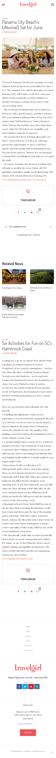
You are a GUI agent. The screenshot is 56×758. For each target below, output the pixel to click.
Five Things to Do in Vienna (12, 288)
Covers (28, 636)
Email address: (28, 719)
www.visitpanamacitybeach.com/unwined (24, 179)
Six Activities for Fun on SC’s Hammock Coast (27, 346)
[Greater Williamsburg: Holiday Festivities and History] (14, 303)
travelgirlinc (10, 32)
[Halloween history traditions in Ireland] (42, 276)
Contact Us (28, 650)
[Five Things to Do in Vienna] (14, 276)
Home (28, 627)
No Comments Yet (17, 227)
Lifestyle (28, 646)
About (28, 631)
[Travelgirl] (28, 4)
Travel (5, 18)
